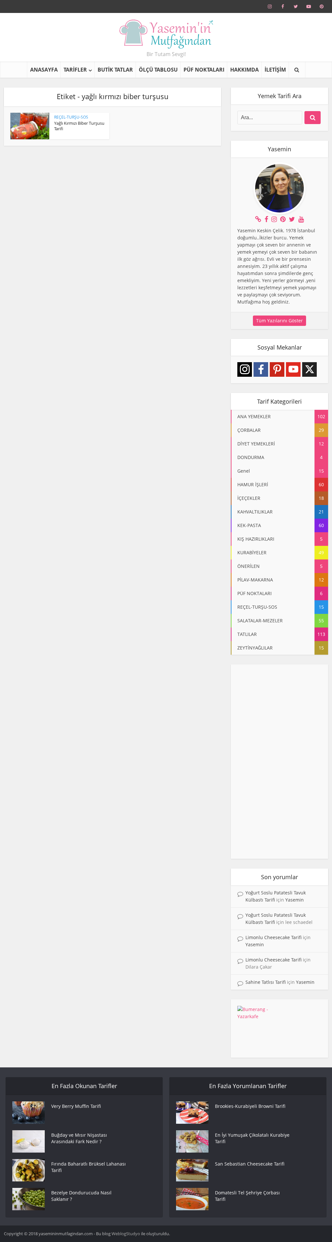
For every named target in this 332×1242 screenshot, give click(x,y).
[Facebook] (261, 369)
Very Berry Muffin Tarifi (76, 1106)
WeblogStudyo (126, 1233)
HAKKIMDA (244, 69)
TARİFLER (75, 69)
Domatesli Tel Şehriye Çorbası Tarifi (247, 1196)
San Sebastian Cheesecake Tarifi (249, 1164)
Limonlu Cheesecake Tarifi (273, 937)
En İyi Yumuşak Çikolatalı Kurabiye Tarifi (252, 1138)
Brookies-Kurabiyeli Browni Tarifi (250, 1106)
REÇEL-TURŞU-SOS (71, 117)
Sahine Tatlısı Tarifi (265, 982)
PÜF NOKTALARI (204, 69)
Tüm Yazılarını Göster (279, 320)
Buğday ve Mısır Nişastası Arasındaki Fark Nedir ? (79, 1138)
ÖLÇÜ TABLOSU (158, 69)
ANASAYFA (44, 69)
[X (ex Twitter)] (309, 369)
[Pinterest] (277, 369)
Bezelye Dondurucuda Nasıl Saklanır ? (81, 1196)
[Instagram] (244, 369)
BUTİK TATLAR (115, 69)
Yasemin (294, 900)
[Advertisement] (279, 761)
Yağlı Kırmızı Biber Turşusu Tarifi (79, 126)
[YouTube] (293, 369)
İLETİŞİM (275, 69)
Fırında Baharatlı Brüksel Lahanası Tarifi (88, 1167)
